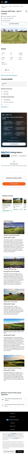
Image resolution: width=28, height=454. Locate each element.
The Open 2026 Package (10, 269)
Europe (10, 6)
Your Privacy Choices (14, 419)
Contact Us (12, 429)
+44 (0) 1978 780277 (8, 18)
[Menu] (2, 2)
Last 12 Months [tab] (22, 155)
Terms (9, 434)
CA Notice (12, 423)
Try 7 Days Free (14, 144)
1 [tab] (13, 41)
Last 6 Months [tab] (14, 155)
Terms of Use (12, 426)
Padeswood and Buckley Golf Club (6, 205)
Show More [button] (4, 107)
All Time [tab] (5, 155)
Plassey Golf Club (17, 204)
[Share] (26, 11)
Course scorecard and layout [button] (9, 75)
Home (2, 6)
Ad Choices (12, 413)
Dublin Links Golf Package (10, 301)
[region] (14, 442)
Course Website (6, 20)
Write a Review (14, 184)
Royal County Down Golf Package (12, 368)
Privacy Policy (12, 416)
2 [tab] (14, 41)
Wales (22, 6)
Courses (6, 6)
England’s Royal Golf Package (11, 235)
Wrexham (3, 7)
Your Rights (15, 438)
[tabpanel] (14, 35)
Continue (20, 451)
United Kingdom (16, 6)
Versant (13, 433)
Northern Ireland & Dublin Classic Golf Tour (13, 332)
